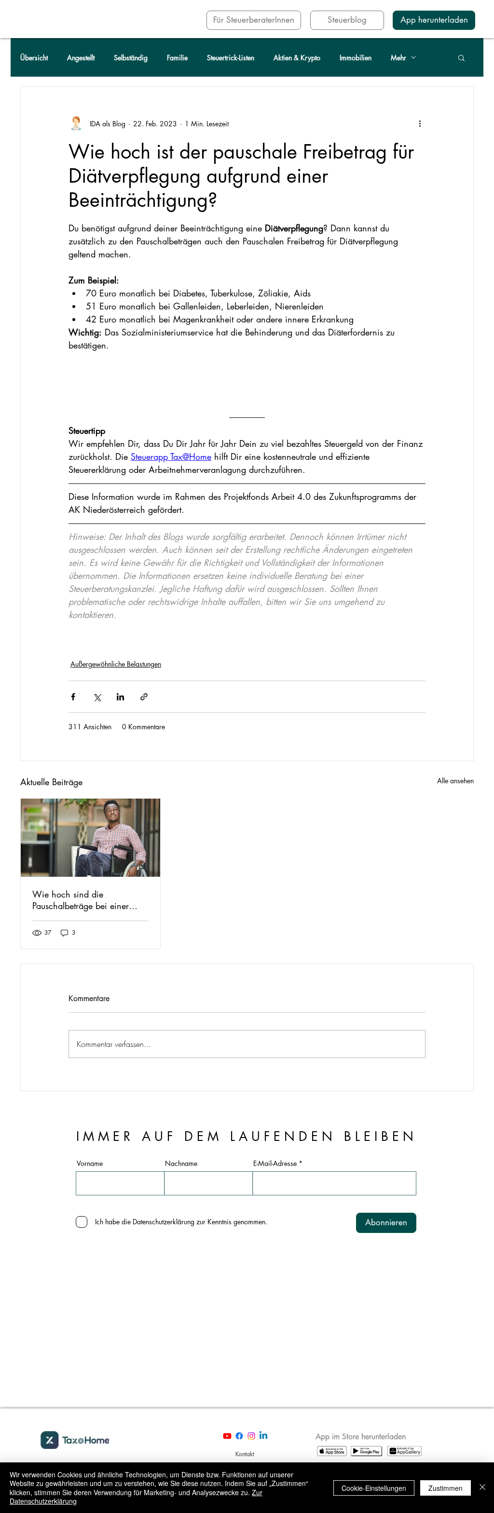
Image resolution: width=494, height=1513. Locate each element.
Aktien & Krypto (297, 58)
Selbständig (131, 58)
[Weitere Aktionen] (419, 123)
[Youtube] (227, 1436)
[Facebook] (239, 1436)
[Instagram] (251, 1436)
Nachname (181, 1163)
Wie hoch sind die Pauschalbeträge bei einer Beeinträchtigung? (80, 899)
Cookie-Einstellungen (374, 1488)
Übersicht (34, 58)
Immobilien (355, 58)
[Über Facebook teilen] (73, 696)
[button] (461, 57)
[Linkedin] (263, 1436)
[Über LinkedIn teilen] (120, 696)
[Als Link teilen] (144, 696)
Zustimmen (445, 1488)
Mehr (398, 58)
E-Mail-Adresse (275, 1163)
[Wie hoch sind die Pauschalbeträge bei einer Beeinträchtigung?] (90, 838)
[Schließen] (482, 1487)
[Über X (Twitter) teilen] (96, 696)
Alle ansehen (455, 780)
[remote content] (247, 374)
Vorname (90, 1163)
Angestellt (81, 58)
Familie (177, 58)
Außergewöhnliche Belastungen (115, 664)
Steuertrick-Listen (230, 58)
